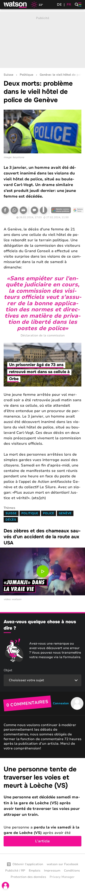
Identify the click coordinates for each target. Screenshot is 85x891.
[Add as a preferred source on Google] (61, 210)
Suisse (8, 74)
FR (69, 4)
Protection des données (28, 877)
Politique (26, 74)
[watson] (15, 4)
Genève (65, 513)
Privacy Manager (62, 877)
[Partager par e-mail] (23, 210)
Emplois (34, 871)
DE (59, 4)
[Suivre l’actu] (78, 210)
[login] (5, 885)
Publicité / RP (15, 871)
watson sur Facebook (62, 864)
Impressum (52, 871)
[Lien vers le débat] (34, 210)
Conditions (72, 871)
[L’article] (42, 806)
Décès (10, 520)
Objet (8, 670)
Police (48, 513)
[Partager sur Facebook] (5, 210)
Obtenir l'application (27, 864)
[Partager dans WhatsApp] (14, 210)
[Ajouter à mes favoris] (43, 210)
